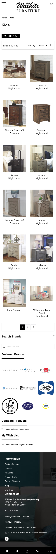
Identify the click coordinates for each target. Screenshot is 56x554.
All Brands (53, 336)
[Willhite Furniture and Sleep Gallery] (28, 7)
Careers (8, 468)
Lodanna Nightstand (42, 267)
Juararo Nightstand (42, 87)
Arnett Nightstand (42, 177)
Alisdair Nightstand (14, 87)
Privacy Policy (11, 476)
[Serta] (46, 406)
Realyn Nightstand (14, 267)
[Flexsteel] (10, 370)
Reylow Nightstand (14, 177)
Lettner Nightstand (42, 222)
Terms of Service (12, 481)
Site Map (9, 489)
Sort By (31, 45)
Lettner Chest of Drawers (14, 222)
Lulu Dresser (14, 310)
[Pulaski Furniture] (46, 370)
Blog (7, 485)
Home (4, 17)
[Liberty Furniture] (28, 388)
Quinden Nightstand (42, 132)
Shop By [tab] (12, 35)
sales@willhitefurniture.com (17, 516)
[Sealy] (46, 388)
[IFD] (10, 406)
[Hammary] (10, 388)
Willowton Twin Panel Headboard (41, 313)
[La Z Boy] (28, 370)
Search (51, 4)
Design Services (12, 464)
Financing (9, 472)
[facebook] (7, 539)
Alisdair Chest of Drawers (14, 132)
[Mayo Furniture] (28, 406)
